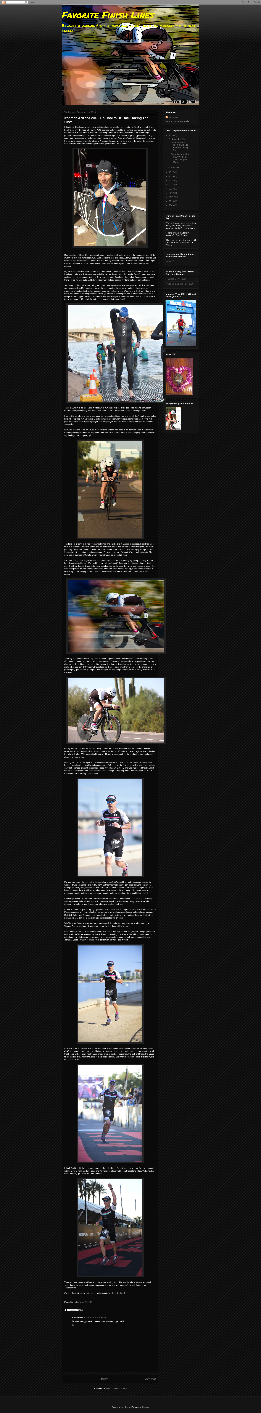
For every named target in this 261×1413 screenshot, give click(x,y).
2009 (171, 205)
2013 (171, 189)
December (176, 139)
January (175, 167)
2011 (171, 197)
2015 (171, 180)
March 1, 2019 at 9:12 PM (95, 1317)
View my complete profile (177, 121)
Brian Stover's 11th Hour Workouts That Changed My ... (180, 158)
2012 (171, 193)
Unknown (173, 117)
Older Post (150, 1378)
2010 (171, 201)
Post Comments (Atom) (116, 1388)
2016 (171, 176)
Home (104, 1378)
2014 (171, 184)
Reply (74, 1325)
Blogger (145, 1407)
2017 (171, 172)
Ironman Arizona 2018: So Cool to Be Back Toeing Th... (180, 146)
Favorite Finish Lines (108, 14)
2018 (171, 135)
